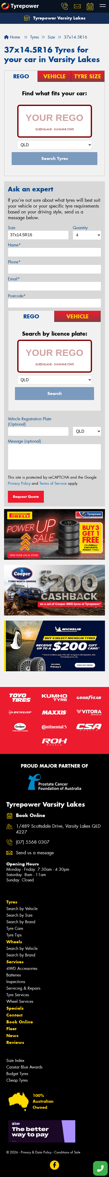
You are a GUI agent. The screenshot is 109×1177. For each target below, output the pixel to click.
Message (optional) (24, 441)
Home (14, 37)
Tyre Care (14, 928)
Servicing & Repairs (23, 988)
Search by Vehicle (22, 908)
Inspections (15, 981)
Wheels (14, 942)
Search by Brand (20, 922)
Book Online (19, 1022)
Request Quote (26, 496)
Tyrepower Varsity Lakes (58, 18)
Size (11, 227)
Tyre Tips (14, 935)
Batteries (13, 975)
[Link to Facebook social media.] (54, 1165)
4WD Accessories (21, 968)
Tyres (11, 902)
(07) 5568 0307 (32, 842)
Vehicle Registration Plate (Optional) (29, 421)
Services (15, 962)
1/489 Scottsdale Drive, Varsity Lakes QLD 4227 (58, 829)
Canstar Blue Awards (24, 1067)
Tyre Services (17, 995)
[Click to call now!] (65, 6)
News (12, 1035)
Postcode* (17, 296)
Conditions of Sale (67, 1152)
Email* (14, 279)
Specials (15, 1008)
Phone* (14, 262)
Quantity (80, 227)
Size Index (15, 1060)
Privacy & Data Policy (36, 1152)
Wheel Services (19, 1001)
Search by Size (19, 915)
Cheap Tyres (17, 1080)
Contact (14, 1015)
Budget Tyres (17, 1073)
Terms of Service (53, 483)
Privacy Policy (19, 483)
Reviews (15, 1042)
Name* (14, 245)
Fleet (11, 1028)
